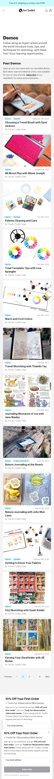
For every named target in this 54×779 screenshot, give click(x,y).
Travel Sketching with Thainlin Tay (26, 366)
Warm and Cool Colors (18, 319)
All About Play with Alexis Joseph (25, 173)
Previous (8, 677)
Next (47, 677)
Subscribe (31, 75)
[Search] (46, 10)
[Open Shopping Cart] (50, 10)
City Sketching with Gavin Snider (25, 610)
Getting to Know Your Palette (23, 563)
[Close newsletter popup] (49, 732)
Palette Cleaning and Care (21, 221)
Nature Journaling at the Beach (24, 464)
